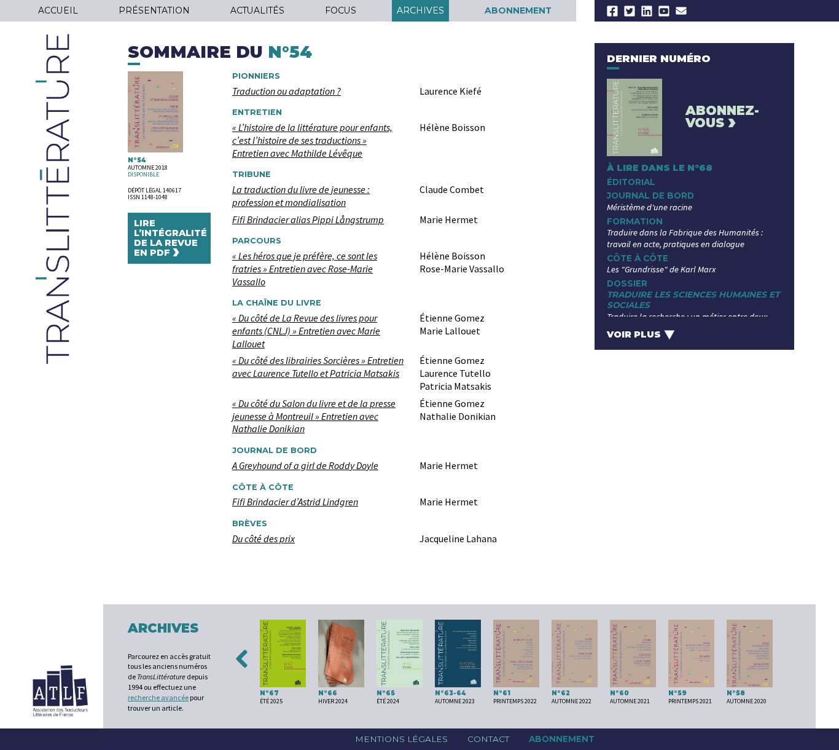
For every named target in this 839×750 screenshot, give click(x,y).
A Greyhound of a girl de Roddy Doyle (305, 465)
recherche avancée (158, 697)
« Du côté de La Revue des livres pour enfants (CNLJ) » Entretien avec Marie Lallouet (306, 331)
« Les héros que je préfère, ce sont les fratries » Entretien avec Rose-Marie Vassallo (304, 269)
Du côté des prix (263, 538)
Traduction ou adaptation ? (286, 91)
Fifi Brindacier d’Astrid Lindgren (295, 501)
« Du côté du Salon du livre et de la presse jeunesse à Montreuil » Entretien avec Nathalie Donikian (314, 416)
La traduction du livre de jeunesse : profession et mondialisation (301, 195)
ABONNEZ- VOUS (722, 117)
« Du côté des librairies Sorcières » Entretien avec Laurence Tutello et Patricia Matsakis (318, 366)
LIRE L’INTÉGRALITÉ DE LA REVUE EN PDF (170, 240)
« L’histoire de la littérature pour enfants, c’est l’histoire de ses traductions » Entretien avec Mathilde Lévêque (312, 140)
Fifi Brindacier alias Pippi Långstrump (308, 219)
